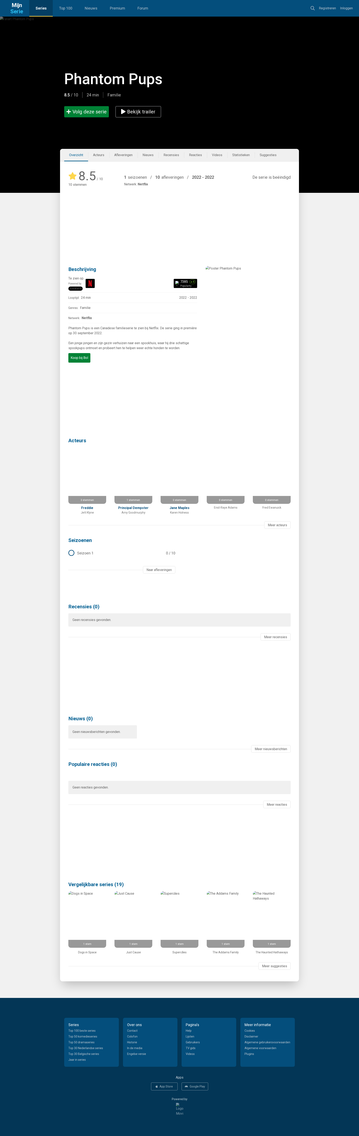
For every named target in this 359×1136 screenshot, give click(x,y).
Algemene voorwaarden (260, 1048)
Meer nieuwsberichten (271, 749)
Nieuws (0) (80, 719)
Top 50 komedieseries (82, 1036)
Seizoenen (80, 540)
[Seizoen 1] (121, 553)
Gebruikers (193, 1042)
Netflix (143, 184)
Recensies (171, 155)
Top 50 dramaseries (81, 1042)
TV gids (190, 1048)
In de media (134, 1048)
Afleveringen (123, 155)
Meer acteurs (277, 525)
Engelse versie (136, 1054)
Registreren (327, 8)
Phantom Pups (113, 79)
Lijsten (190, 1036)
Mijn (16, 8)
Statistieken (241, 155)
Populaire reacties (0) (92, 764)
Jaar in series (77, 1059)
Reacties (195, 155)
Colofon (132, 1036)
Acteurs (98, 155)
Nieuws (91, 8)
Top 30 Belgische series (83, 1054)
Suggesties (268, 155)
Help (189, 1030)
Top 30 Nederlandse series (85, 1048)
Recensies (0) (84, 607)
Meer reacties (277, 805)
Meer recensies (275, 637)
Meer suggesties (274, 966)
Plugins (249, 1054)
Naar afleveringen (159, 570)
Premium (117, 8)
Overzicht (76, 155)
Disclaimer (251, 1036)
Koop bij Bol (79, 358)
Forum (143, 8)
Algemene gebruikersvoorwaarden (267, 1042)
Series (41, 8)
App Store (166, 1086)
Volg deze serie (90, 112)
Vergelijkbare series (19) (96, 884)
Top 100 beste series (82, 1030)
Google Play (197, 1086)
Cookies (250, 1030)
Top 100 (65, 8)
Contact (132, 1030)
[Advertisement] (179, 220)
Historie (132, 1042)
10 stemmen (77, 185)
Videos (217, 155)
